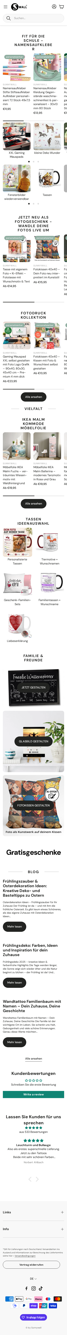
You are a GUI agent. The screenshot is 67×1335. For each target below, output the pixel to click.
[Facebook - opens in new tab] (26, 1288)
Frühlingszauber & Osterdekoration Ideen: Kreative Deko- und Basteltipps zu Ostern (25, 888)
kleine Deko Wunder (47, 153)
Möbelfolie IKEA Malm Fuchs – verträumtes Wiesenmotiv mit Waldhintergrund (15, 475)
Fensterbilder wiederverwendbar (16, 197)
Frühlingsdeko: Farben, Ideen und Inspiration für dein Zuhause (30, 950)
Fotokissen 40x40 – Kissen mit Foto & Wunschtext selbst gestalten (46, 362)
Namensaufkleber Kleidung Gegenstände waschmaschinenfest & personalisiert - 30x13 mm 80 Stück (45, 98)
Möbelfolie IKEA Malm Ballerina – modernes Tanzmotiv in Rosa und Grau (47, 473)
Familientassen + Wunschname (50, 602)
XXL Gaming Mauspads (17, 155)
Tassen (47, 195)
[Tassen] (47, 178)
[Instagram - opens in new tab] (33, 1288)
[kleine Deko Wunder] (47, 136)
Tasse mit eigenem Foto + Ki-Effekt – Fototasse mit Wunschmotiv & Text (16, 275)
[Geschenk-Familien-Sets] (17, 583)
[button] (33, 18)
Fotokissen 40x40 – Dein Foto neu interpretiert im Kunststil (46, 273)
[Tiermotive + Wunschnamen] (49, 542)
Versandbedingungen (25, 1256)
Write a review (33, 1094)
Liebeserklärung (17, 641)
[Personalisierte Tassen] (17, 542)
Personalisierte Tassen (17, 561)
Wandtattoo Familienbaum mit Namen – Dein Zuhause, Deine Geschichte (32, 1006)
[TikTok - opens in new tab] (41, 1288)
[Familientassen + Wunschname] (49, 583)
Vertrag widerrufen (31, 1264)
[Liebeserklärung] (17, 623)
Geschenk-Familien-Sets (17, 602)
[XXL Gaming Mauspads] (17, 136)
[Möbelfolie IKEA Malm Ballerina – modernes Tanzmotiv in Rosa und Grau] (47, 446)
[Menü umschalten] (5, 6)
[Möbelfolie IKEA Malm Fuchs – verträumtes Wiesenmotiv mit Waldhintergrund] (17, 446)
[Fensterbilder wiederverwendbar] (17, 178)
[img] (33, 1128)
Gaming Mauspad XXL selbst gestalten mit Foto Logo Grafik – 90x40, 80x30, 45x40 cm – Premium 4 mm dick (16, 366)
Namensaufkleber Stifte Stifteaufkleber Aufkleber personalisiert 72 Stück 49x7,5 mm (16, 96)
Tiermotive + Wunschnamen (49, 561)
